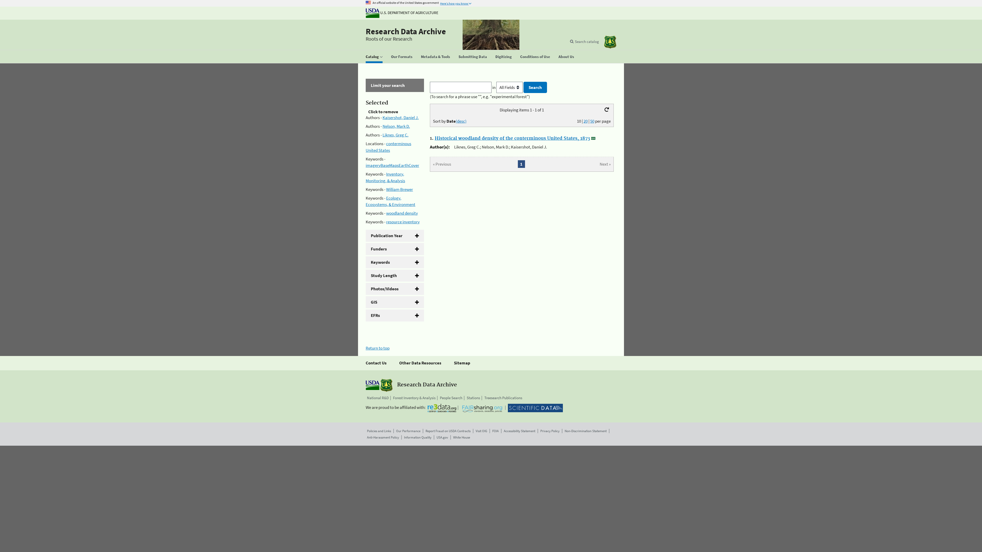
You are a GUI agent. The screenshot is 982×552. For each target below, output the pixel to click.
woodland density (402, 213)
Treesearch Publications (503, 397)
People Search (451, 397)
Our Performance (408, 431)
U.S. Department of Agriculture (409, 12)
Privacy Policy (550, 431)
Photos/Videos (385, 289)
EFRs (375, 315)
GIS (374, 302)
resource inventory (403, 222)
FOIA (495, 431)
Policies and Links (379, 431)
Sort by (449, 121)
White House (461, 437)
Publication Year (387, 235)
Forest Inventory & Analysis (414, 397)
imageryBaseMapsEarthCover (392, 165)
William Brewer (399, 189)
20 (586, 121)
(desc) (461, 121)
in (494, 87)
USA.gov (442, 437)
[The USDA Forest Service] (610, 42)
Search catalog (587, 41)
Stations (473, 397)
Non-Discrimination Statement (586, 431)
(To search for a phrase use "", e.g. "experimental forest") (480, 96)
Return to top (377, 348)
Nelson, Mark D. (396, 126)
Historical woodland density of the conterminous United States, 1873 (512, 138)
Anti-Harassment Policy (383, 437)
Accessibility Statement (519, 431)
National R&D (378, 397)
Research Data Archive (406, 31)
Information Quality (417, 437)
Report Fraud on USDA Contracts (448, 431)
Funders (379, 249)
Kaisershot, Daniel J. (401, 117)
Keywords (380, 262)
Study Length (384, 275)
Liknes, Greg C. (395, 135)
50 (592, 121)
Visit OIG (481, 431)
